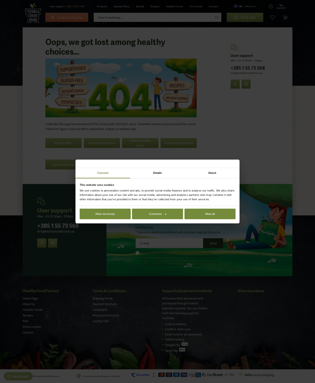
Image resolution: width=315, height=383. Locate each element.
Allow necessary (105, 213)
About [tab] (212, 172)
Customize (155, 213)
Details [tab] (157, 172)
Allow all (210, 213)
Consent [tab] (102, 172)
